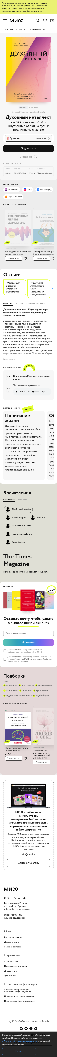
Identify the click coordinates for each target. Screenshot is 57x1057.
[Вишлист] (45, 21)
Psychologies (42, 695)
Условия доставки (12, 947)
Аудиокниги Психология (19, 695)
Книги (22, 29)
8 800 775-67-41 (15, 898)
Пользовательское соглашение (19, 996)
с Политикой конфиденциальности (19, 1041)
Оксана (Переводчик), (22, 112)
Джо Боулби (39, 112)
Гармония (27, 690)
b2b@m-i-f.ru (28, 854)
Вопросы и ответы (13, 937)
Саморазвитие (37, 29)
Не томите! (28, 643)
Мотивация (12, 685)
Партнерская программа (15, 966)
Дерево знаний (11, 942)
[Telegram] (35, 1028)
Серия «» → (14, 204)
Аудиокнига (42, 690)
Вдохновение (45, 685)
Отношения (12, 690)
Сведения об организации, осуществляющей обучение (17, 991)
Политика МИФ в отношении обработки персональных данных (29, 660)
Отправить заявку (28, 863)
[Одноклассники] (31, 1028)
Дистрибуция (10, 971)
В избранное (26, 156)
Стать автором (11, 961)
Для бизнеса (10, 976)
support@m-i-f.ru (13, 915)
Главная (9, 29)
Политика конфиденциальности (19, 1001)
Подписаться (28, 149)
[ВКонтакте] (26, 1028)
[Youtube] (21, 1028)
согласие (16, 649)
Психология (27, 685)
